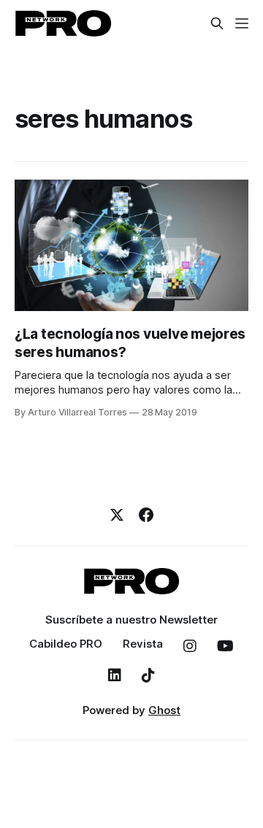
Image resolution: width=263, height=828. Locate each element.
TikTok (148, 675)
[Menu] (242, 23)
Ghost (164, 710)
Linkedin (114, 675)
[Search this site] (217, 23)
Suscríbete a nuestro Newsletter (131, 619)
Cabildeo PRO (65, 644)
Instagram (190, 646)
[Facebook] (146, 514)
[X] (117, 514)
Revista (143, 644)
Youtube (225, 646)
